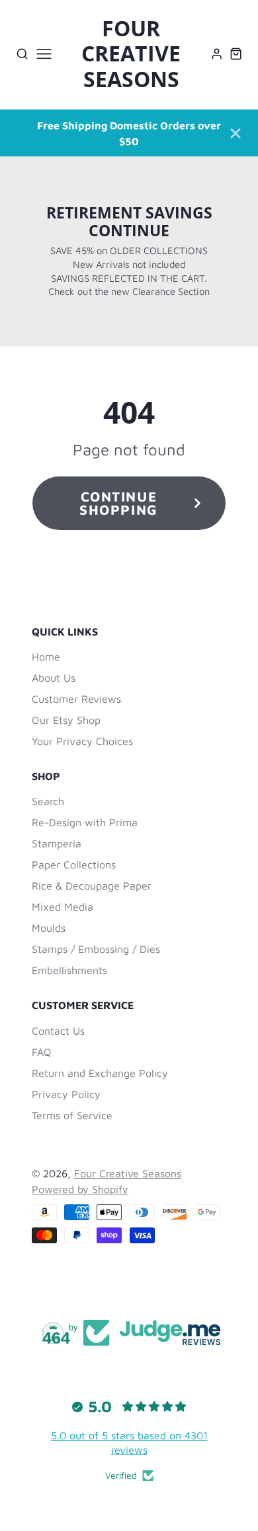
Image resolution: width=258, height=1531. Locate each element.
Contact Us (58, 1031)
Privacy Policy (66, 1094)
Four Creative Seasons (127, 1173)
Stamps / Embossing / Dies (96, 949)
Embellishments (69, 970)
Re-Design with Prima (85, 822)
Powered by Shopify (80, 1189)
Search (48, 801)
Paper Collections (74, 864)
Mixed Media (62, 907)
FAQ (42, 1052)
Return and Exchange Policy (100, 1073)
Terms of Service (72, 1115)
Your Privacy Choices (82, 741)
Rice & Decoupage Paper (91, 886)
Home (46, 657)
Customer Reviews (76, 699)
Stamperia (56, 843)
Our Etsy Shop (66, 720)
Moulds (48, 928)
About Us (53, 678)
